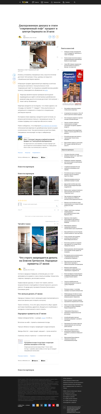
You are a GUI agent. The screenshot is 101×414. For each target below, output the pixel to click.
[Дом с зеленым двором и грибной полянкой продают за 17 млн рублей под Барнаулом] (20, 143)
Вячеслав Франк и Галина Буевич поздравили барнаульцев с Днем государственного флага (73, 275)
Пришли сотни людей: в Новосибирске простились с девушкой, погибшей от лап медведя (72, 220)
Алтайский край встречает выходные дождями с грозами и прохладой (73, 319)
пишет (44, 318)
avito (46, 90)
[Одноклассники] (57, 36)
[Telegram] (50, 36)
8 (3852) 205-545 (68, 398)
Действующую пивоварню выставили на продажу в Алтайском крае (38, 245)
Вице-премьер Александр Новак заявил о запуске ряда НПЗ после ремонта (73, 132)
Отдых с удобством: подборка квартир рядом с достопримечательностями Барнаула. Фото (72, 212)
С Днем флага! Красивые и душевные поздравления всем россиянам (72, 312)
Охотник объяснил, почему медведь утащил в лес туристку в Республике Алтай (73, 156)
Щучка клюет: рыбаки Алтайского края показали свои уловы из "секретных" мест (73, 191)
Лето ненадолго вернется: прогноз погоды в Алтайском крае (73, 118)
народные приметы (23, 356)
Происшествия (57, 2)
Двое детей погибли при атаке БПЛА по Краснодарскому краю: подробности (72, 185)
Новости (37, 2)
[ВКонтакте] (53, 36)
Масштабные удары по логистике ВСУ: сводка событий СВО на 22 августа (73, 144)
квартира (27, 152)
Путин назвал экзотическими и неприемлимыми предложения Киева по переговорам (73, 59)
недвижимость (36, 152)
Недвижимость (26, 37)
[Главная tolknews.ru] (25, 2)
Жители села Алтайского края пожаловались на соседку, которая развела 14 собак (73, 204)
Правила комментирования (72, 409)
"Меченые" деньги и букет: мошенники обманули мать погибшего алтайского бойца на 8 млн (73, 332)
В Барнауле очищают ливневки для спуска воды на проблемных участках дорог (73, 162)
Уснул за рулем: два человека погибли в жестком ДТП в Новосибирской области (72, 238)
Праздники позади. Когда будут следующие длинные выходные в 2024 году (39, 343)
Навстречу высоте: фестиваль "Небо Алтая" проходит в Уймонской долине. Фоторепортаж (73, 263)
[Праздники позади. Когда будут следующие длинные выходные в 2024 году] (20, 346)
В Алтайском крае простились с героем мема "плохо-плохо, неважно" (72, 138)
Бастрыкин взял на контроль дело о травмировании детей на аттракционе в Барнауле (73, 256)
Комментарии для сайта (52, 221)
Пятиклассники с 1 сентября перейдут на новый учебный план (73, 289)
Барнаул (20, 152)
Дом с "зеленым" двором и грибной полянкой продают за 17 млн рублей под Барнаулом (39, 140)
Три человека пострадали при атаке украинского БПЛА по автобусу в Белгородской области (73, 198)
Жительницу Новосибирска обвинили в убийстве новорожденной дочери (71, 339)
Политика (67, 2)
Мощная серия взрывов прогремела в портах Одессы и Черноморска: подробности (72, 269)
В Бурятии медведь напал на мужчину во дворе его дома (72, 180)
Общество (25, 269)
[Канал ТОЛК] (43, 157)
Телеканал (46, 2)
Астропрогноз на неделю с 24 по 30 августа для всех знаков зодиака (73, 113)
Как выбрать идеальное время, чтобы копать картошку (72, 109)
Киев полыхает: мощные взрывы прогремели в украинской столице (73, 300)
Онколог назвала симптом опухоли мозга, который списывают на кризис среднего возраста (72, 125)
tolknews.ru (69, 378)
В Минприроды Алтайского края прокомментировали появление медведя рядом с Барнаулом (73, 295)
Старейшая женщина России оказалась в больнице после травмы (72, 168)
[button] (28, 43)
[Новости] (35, 157)
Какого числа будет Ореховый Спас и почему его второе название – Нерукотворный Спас (73, 306)
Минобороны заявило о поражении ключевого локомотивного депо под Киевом (73, 227)
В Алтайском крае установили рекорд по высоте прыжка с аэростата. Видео (72, 174)
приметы (32, 356)
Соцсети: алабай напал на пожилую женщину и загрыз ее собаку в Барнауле (72, 283)
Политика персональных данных (74, 406)
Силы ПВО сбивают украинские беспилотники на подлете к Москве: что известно (72, 65)
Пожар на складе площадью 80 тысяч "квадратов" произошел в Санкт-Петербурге (72, 53)
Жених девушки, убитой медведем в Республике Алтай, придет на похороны (73, 250)
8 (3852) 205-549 (68, 400)
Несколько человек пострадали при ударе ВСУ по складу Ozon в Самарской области (72, 244)
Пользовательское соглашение (73, 408)
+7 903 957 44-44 (68, 394)
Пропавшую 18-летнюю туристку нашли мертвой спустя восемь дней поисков (73, 325)
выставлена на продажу (49, 126)
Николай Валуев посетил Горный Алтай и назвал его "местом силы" (73, 232)
